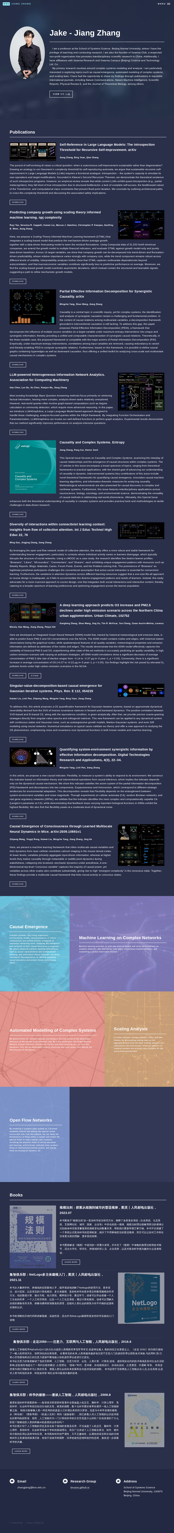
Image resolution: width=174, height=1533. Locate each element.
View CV (58, 94)
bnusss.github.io (80, 1487)
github (35, 675)
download (18, 202)
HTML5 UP (39, 1523)
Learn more (71, 1262)
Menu (162, 4)
